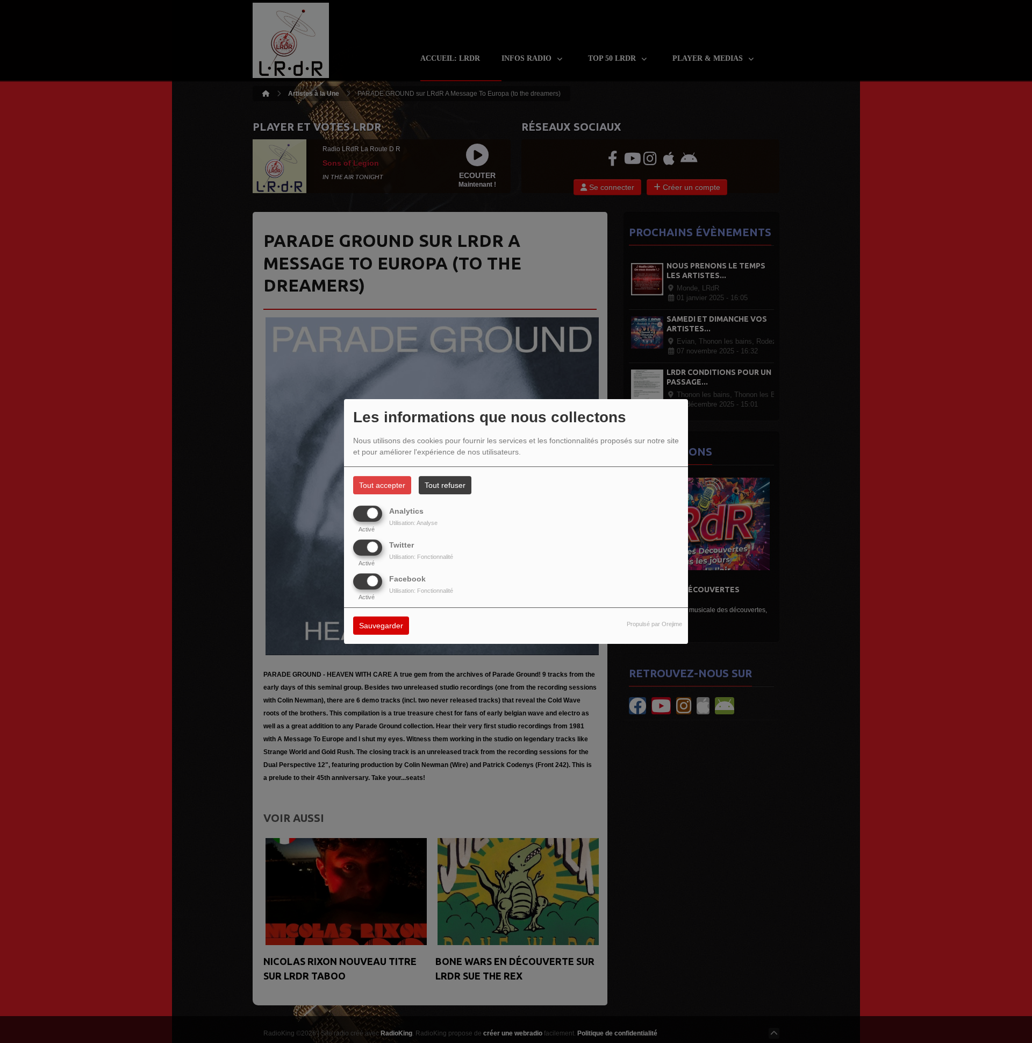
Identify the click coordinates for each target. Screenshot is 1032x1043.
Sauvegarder (381, 626)
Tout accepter (382, 485)
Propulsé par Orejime (654, 624)
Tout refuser (445, 485)
